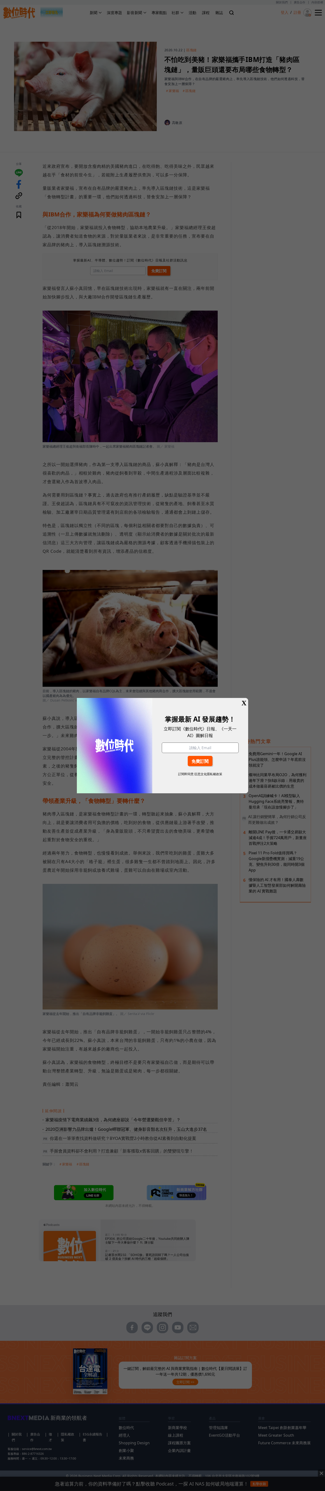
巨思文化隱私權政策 (208, 774)
